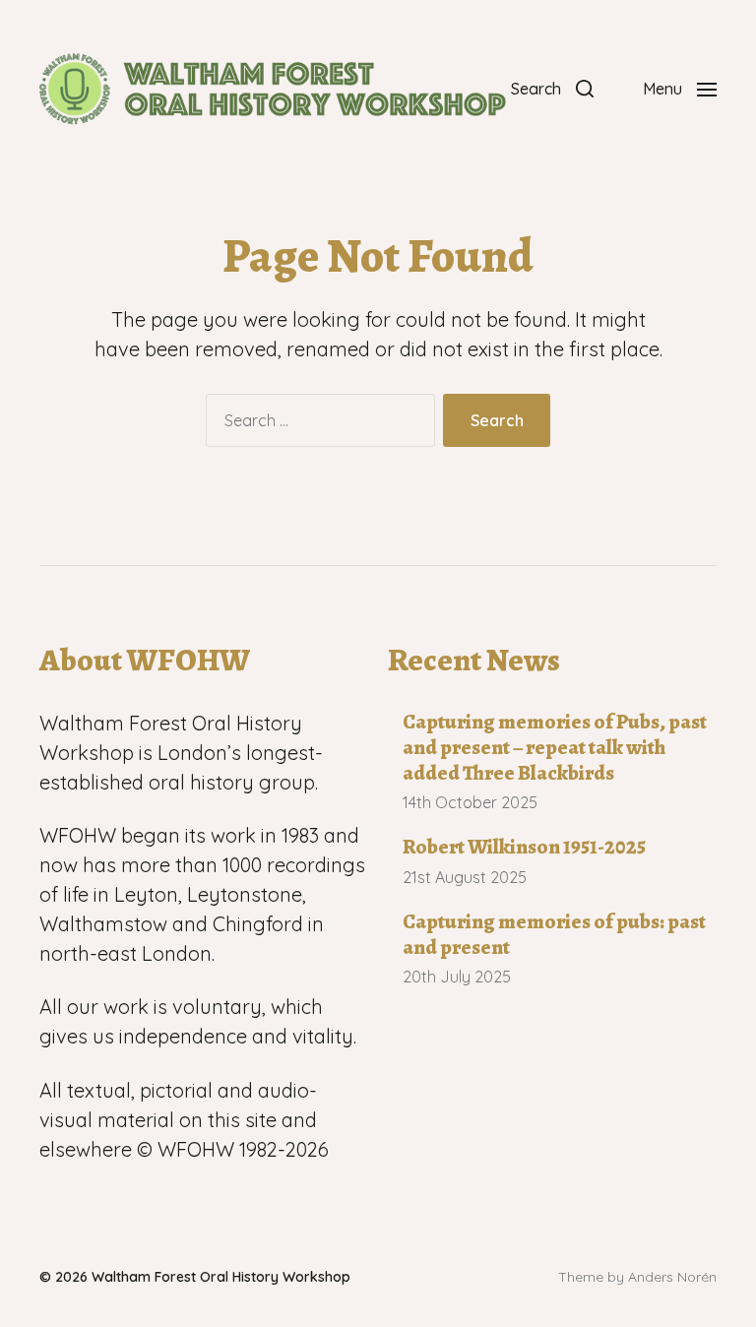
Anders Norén (672, 1277)
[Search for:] (316, 424)
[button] (552, 88)
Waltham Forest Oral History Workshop (221, 1277)
